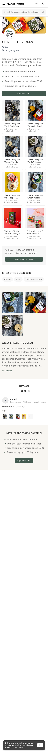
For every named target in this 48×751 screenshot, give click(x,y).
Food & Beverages (34, 279)
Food (18, 279)
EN (36, 3)
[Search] (43, 12)
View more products (24, 259)
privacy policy (18, 747)
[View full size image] (12, 302)
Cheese (7, 279)
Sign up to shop (24, 93)
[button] (24, 255)
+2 (30, 416)
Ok (40, 745)
